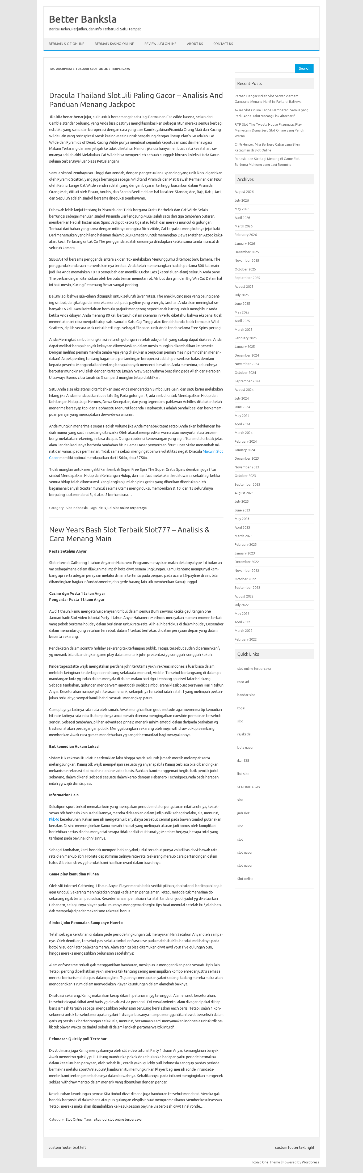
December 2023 (247, 458)
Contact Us (223, 43)
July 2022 (242, 605)
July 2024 (242, 398)
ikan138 (243, 760)
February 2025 (246, 338)
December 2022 (247, 562)
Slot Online (74, 1119)
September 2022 (247, 587)
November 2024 (247, 364)
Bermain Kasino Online (114, 43)
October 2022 (245, 579)
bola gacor (245, 747)
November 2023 (247, 467)
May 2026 (242, 209)
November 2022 (247, 570)
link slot (243, 774)
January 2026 (245, 243)
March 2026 (243, 226)
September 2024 (247, 381)
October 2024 (245, 372)
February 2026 (246, 234)
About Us (195, 43)
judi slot (243, 813)
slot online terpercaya (254, 668)
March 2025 (243, 329)
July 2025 (242, 295)
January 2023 (245, 553)
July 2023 (242, 501)
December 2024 (247, 355)
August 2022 (244, 596)
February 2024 (246, 441)
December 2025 (247, 252)
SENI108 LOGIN (248, 787)
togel (241, 708)
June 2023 (242, 510)
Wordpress (310, 1162)
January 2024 (245, 450)
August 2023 (244, 493)
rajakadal (244, 734)
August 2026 (244, 191)
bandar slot (246, 695)
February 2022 (246, 639)
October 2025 (245, 269)
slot (240, 721)
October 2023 (245, 475)
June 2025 (242, 303)
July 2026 (242, 200)
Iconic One (260, 1162)
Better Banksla (83, 18)
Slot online (245, 878)
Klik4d (54, 819)
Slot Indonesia (77, 508)
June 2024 (242, 407)
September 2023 (247, 484)
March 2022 (243, 630)
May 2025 (242, 312)
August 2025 (244, 286)
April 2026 (242, 217)
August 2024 (244, 389)
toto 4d (243, 682)
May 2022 (242, 613)
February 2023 (246, 544)
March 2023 (243, 536)
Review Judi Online (160, 43)
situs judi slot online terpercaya (123, 508)
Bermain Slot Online (66, 43)
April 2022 (242, 622)
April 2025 (242, 321)
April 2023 (242, 527)
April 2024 (242, 424)
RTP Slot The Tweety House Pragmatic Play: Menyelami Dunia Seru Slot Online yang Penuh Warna (269, 130)
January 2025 (245, 346)
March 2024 (243, 432)
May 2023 (242, 518)
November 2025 (247, 260)
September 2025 (247, 278)
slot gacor (245, 852)
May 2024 (242, 415)
